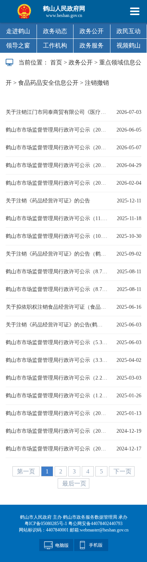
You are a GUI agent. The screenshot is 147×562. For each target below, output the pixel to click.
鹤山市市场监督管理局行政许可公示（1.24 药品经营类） (56, 395)
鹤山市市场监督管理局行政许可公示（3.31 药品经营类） (56, 360)
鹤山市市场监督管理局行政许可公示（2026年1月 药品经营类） (56, 183)
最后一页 (74, 483)
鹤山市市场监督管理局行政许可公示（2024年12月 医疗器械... (56, 431)
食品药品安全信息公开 (48, 83)
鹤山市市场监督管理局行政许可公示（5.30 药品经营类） (56, 342)
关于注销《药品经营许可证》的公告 (48, 201)
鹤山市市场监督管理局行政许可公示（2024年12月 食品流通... (56, 413)
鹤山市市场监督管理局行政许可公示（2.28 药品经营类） (56, 378)
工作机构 (55, 45)
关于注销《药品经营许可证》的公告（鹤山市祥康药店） (56, 254)
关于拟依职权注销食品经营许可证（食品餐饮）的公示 (56, 307)
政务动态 (55, 31)
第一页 (27, 471)
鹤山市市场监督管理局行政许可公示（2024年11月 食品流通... (56, 449)
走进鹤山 (18, 31)
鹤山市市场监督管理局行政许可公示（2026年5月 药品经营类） (56, 130)
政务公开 (92, 31)
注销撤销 (97, 83)
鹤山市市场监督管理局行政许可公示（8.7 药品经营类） (56, 289)
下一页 (122, 471)
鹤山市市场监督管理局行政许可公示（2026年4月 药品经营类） (56, 147)
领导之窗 (18, 45)
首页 (56, 62)
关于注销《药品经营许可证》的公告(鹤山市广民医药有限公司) (56, 325)
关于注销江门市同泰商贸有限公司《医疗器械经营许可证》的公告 (56, 112)
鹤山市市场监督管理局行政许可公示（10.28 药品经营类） (56, 236)
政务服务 (92, 45)
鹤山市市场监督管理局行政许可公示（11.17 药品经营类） (56, 218)
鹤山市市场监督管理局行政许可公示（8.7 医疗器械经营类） (56, 271)
